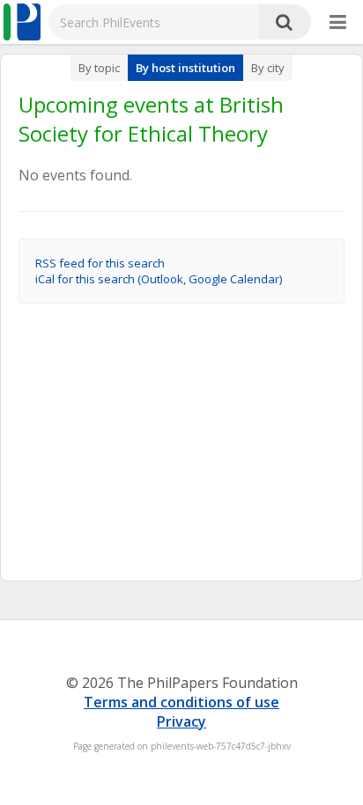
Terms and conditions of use (181, 702)
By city (268, 68)
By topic (99, 68)
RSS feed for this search (100, 263)
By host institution (185, 68)
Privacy (181, 721)
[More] (338, 23)
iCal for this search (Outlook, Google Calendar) (158, 279)
